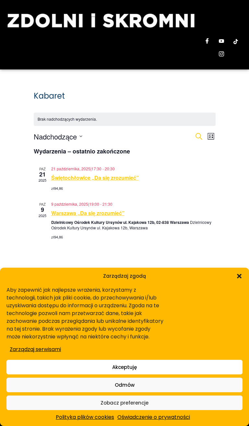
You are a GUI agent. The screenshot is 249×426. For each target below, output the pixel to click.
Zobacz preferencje (124, 402)
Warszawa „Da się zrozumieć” (87, 213)
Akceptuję (124, 367)
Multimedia (98, 41)
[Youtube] (221, 41)
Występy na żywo (57, 41)
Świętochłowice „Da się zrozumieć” (95, 177)
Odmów (125, 385)
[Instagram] (221, 54)
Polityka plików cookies (85, 417)
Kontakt (63, 53)
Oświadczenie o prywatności (153, 417)
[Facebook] (207, 41)
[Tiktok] (236, 41)
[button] (239, 276)
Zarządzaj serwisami (35, 349)
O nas (22, 41)
